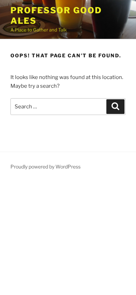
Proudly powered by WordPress (45, 167)
